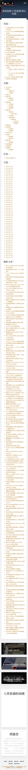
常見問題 (11, 142)
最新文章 (8, 58)
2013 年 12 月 (9, 255)
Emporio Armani (10, 745)
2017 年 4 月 (9, 187)
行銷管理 (11, 93)
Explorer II (20, 745)
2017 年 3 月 (9, 189)
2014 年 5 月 (9, 248)
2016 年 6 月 (9, 200)
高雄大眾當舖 (9, 158)
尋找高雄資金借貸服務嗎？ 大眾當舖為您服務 (14, 665)
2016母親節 (12, 743)
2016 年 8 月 (9, 196)
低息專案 (11, 106)
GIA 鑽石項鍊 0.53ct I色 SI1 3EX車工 (15, 459)
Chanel (7, 738)
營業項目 (8, 110)
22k (11, 750)
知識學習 (8, 127)
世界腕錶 (11, 104)
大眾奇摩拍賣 (19, 767)
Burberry (21, 753)
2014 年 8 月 (9, 242)
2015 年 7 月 (9, 221)
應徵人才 (8, 94)
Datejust (20, 740)
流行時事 (11, 100)
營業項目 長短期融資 (11, 79)
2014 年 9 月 (9, 240)
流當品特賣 (11, 117)
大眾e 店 (13, 767)
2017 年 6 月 (9, 183)
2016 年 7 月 (9, 198)
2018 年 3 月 (9, 170)
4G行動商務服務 (18, 751)
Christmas (15, 753)
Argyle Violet (20, 743)
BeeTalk (5, 748)
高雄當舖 (8, 146)
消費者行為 (11, 91)
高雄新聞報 (9, 144)
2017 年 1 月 (9, 191)
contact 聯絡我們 (10, 52)
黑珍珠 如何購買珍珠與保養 (13, 569)
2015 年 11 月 (9, 213)
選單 (25, 3)
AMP (16, 745)
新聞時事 (11, 98)
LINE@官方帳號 (5, 766)
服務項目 (8, 102)
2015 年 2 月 (9, 230)
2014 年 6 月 (9, 246)
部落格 (8, 134)
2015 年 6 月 (9, 223)
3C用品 (11, 748)
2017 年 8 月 (9, 179)
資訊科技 (11, 138)
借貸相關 (11, 108)
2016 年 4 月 (9, 204)
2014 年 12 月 (9, 234)
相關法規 (8, 125)
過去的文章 (9, 132)
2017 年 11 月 (9, 176)
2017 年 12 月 (9, 174)
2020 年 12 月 (9, 166)
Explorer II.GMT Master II (16, 738)
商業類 (8, 89)
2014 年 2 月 (9, 253)
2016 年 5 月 (9, 202)
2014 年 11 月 (9, 236)
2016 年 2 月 (9, 208)
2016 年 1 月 (9, 210)
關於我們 (8, 140)
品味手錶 (16, 121)
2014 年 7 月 (9, 244)
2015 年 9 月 (9, 217)
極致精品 (13, 119)
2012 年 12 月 (9, 257)
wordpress (9, 87)
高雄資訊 (8, 148)
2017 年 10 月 (9, 177)
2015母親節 (13, 740)
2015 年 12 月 (9, 212)
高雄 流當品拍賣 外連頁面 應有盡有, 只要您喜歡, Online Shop (14, 680)
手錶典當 (11, 115)
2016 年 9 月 (9, 194)
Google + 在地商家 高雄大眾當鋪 (14, 77)
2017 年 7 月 (9, 181)
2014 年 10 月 (9, 238)
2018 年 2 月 (9, 172)
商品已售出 (14, 113)
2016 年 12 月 (9, 193)
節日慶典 (11, 149)
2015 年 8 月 (9, 219)
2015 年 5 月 (9, 225)
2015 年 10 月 (9, 215)
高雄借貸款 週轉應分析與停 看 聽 (14, 322)
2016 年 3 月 (9, 206)
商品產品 (11, 111)
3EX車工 (17, 748)
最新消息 (8, 96)
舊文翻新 (11, 136)
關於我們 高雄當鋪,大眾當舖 (13, 60)
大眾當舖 (18, 766)
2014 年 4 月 (9, 249)
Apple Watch (8, 753)
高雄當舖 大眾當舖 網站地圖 (13, 50)
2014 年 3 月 (9, 251)
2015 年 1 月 (9, 232)
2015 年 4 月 (9, 227)
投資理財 (11, 129)
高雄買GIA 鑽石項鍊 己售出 (13, 445)
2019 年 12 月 (9, 168)
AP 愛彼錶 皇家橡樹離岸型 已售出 (14, 461)
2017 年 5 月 (9, 185)
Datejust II (6, 741)
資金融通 (11, 130)
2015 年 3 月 (9, 229)
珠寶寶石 (16, 123)
